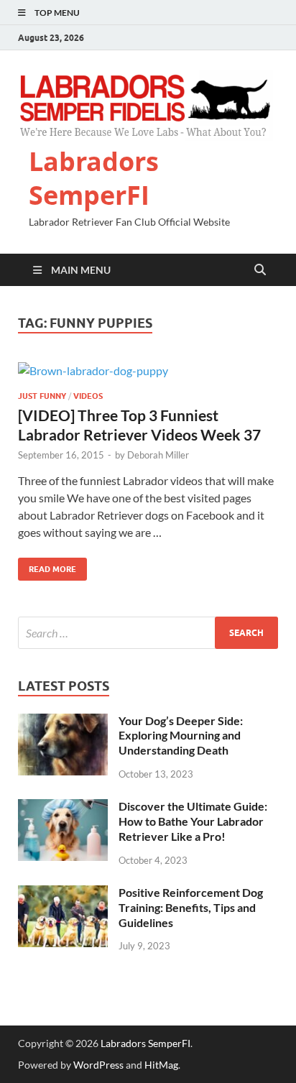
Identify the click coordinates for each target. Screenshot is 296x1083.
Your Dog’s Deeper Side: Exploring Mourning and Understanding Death (181, 735)
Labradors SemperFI (94, 178)
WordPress (98, 1065)
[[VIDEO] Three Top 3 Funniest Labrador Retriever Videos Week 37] (148, 370)
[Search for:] (148, 633)
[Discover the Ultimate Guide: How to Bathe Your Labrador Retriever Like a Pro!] (63, 807)
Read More (47, 566)
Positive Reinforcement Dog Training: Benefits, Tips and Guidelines (191, 907)
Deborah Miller (158, 455)
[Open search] (260, 270)
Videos (88, 396)
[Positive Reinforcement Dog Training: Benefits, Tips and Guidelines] (63, 893)
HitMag (161, 1065)
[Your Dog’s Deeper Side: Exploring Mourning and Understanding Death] (63, 722)
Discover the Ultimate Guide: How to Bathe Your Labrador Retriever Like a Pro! (193, 821)
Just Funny (42, 396)
